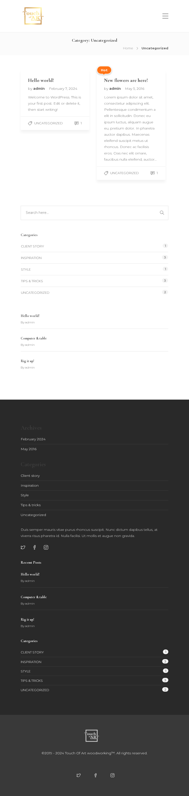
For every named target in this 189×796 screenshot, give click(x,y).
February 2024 (33, 439)
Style (26, 269)
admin (39, 88)
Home (128, 48)
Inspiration (31, 258)
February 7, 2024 (63, 88)
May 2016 (28, 449)
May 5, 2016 (134, 88)
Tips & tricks (32, 281)
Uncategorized (48, 123)
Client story (32, 246)
